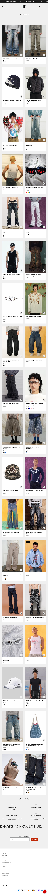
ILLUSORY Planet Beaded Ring (10, 787)
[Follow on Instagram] (3, 886)
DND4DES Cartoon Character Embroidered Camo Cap (10, 491)
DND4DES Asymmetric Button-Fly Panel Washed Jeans (11, 745)
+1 (33, 408)
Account (4, 857)
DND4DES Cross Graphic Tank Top (11, 274)
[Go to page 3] (27, 798)
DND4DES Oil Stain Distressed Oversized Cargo (33, 275)
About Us (4, 866)
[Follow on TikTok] (6, 886)
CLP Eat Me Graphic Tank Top (33, 659)
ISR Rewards (5, 878)
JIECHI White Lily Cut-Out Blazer (34, 316)
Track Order (4, 855)
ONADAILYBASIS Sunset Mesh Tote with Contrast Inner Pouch (34, 745)
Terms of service (6, 873)
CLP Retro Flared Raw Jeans (10, 617)
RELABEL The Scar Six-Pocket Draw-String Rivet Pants (35, 788)
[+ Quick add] (21, 55)
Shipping (4, 860)
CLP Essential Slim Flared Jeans (34, 231)
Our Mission (13, 818)
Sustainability (5, 875)
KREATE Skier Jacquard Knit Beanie (12, 100)
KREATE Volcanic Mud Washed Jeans (35, 59)
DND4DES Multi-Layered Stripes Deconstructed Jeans (11, 404)
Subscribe (34, 839)
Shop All (4, 853)
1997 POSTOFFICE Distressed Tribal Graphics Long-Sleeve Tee (11, 144)
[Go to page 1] (20, 798)
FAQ (3, 864)
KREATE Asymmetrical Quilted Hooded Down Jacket (33, 101)
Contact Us (4, 869)
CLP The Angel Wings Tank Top (10, 187)
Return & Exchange (6, 862)
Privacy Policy (5, 871)
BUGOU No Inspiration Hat (9, 700)
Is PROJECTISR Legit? (6, 880)
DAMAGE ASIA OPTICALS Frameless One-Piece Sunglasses (34, 404)
